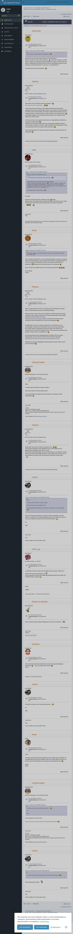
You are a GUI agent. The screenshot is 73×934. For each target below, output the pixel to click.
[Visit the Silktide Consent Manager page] (66, 927)
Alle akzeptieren (25, 927)
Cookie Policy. (44, 921)
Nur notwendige (41, 927)
